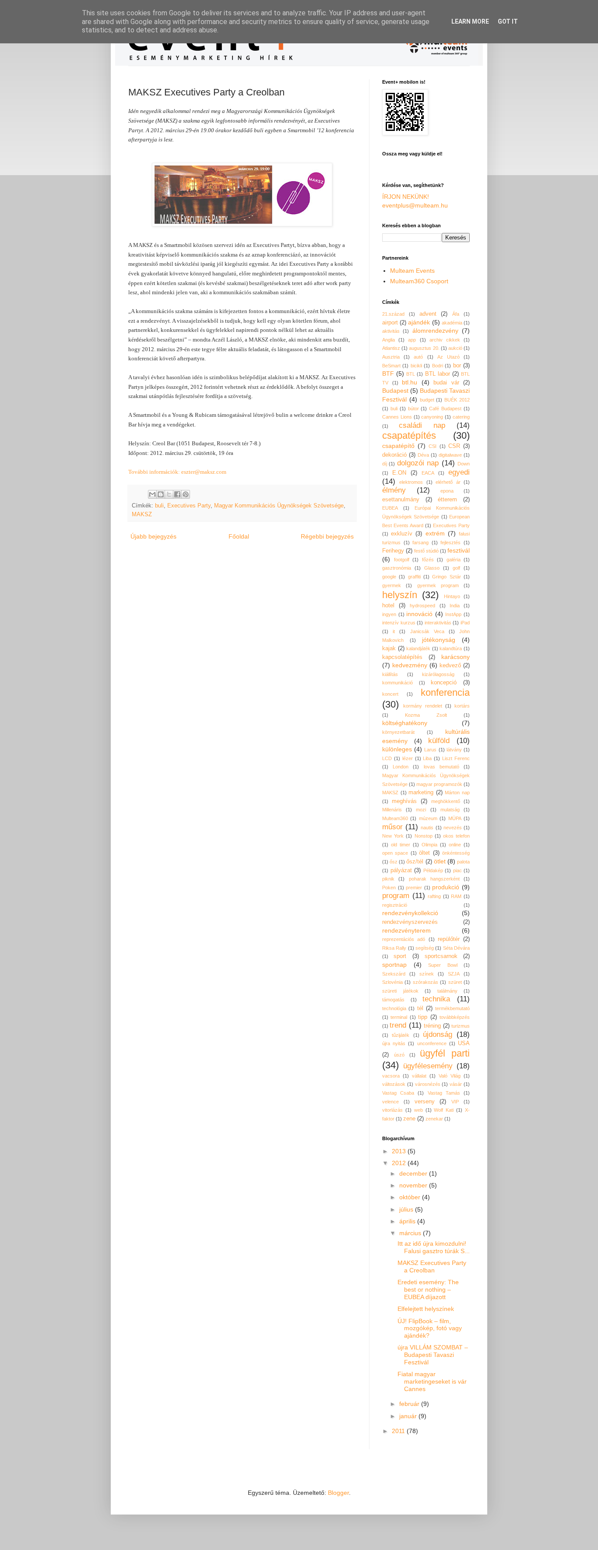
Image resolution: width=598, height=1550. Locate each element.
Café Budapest (445, 408)
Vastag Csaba (398, 1093)
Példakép (433, 870)
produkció (445, 887)
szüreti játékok (400, 990)
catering (461, 416)
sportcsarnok (441, 956)
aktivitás (391, 331)
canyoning (432, 416)
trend (398, 1025)
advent (427, 314)
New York (393, 835)
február (410, 1403)
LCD (387, 758)
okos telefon (456, 835)
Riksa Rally (394, 948)
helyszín (399, 594)
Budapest (395, 390)
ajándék (419, 322)
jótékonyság (438, 639)
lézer (407, 758)
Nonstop (424, 835)
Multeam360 (395, 818)
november (414, 1185)
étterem (447, 500)
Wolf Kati (444, 1110)
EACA (428, 473)
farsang (420, 542)
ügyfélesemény (428, 1066)
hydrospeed (422, 605)
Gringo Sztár (446, 576)
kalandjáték (418, 648)
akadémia (452, 322)
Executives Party (189, 506)
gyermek (391, 585)
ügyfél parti (445, 1053)
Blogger (338, 1492)
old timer (400, 844)
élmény (394, 490)
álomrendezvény (435, 330)
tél (420, 1008)
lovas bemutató (441, 766)
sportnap (394, 964)
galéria (454, 559)
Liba (427, 758)
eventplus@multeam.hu (415, 205)
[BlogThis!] (160, 494)
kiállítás (390, 674)
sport (400, 956)
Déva (423, 455)
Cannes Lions (397, 416)
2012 (400, 1162)
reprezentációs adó (403, 939)
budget (427, 399)
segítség (424, 948)
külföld (439, 740)
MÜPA (454, 818)
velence (390, 1101)
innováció (419, 613)
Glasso (432, 568)
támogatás (393, 999)
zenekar (434, 1118)
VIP (455, 1101)
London (400, 766)
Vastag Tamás (444, 1093)
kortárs (462, 705)
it (394, 631)
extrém (435, 533)
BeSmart (391, 365)
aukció (455, 348)
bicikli (416, 365)
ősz (393, 861)
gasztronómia (396, 568)
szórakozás (425, 982)
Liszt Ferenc (456, 758)
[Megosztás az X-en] (169, 494)
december (414, 1173)
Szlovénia (392, 982)
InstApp (453, 614)
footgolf (401, 559)
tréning (432, 1026)
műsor (392, 827)
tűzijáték (400, 1035)
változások (393, 1084)
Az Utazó (448, 356)
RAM (456, 896)
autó (418, 356)
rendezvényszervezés (410, 922)
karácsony (455, 656)
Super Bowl (442, 965)
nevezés (452, 827)
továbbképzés (455, 1017)
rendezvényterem (406, 930)
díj (384, 463)
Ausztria (391, 356)
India (455, 605)
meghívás (404, 801)
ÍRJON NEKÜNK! (405, 196)
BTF (388, 373)
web (418, 1110)
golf (456, 568)
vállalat (419, 1075)
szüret (455, 982)
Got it (508, 21)
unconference (432, 1043)
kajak (389, 648)
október (410, 1197)
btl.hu (409, 382)
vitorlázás (392, 1110)
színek (426, 973)
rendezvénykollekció (410, 912)
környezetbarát (398, 732)
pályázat (401, 870)
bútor (413, 408)
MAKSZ (142, 514)
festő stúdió (426, 550)
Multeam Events (412, 270)
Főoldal (239, 536)
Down (463, 463)
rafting (434, 896)
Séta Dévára (456, 948)
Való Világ (450, 1075)
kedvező (450, 665)
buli (159, 506)
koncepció (444, 683)
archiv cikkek (444, 339)
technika (436, 999)
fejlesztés (450, 542)
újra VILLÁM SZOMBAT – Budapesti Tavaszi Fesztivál (432, 1355)
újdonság (437, 1034)
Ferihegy (393, 551)
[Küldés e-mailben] (152, 494)
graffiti (414, 576)
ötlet (440, 861)
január (409, 1416)
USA (464, 1043)
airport (390, 323)
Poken (389, 887)
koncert (390, 694)
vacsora (391, 1075)
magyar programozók (439, 784)
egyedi (459, 472)
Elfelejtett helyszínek (425, 1308)
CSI (432, 446)
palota (463, 861)
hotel (388, 605)
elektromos (411, 482)
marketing (420, 792)
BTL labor (437, 374)
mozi (421, 809)
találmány (447, 990)
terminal (398, 1017)
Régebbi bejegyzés (327, 536)
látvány (454, 749)
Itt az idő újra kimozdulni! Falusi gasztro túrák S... (433, 1247)
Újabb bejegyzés (153, 536)
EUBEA (390, 508)
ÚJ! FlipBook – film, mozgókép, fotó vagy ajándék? (429, 1328)
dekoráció (394, 455)
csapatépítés (409, 435)
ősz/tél (414, 862)
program (395, 895)
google (389, 576)
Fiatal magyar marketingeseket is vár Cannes (432, 1381)
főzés (428, 559)
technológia (394, 1008)
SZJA (454, 973)
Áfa (455, 314)
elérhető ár (448, 482)
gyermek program (438, 585)
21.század (393, 314)
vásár (456, 1084)
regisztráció (394, 905)
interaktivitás (438, 622)
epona (447, 490)
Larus (430, 749)
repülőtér (449, 939)
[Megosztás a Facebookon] (177, 494)
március (411, 1232)
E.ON (399, 473)
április (408, 1221)
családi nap (422, 425)
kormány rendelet (422, 705)
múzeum (428, 818)
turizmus (460, 1026)
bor (457, 366)
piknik (388, 878)
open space (395, 853)
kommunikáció (397, 682)
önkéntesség (456, 853)
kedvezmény (409, 665)
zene (409, 1119)
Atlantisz (391, 348)
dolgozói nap (418, 463)
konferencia (445, 692)
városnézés (427, 1084)
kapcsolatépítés (402, 657)
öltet (424, 853)
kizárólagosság (438, 674)
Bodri (437, 365)
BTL (410, 374)
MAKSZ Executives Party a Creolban (431, 1266)
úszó (399, 1054)
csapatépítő (398, 445)
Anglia (388, 339)
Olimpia (429, 844)
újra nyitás (393, 1043)
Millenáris (392, 809)
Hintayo (452, 596)
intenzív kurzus (398, 622)
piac (457, 870)
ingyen (389, 614)
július (407, 1209)
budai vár (446, 383)
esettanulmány (400, 500)
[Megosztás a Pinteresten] (185, 494)
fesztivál (458, 550)
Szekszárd (393, 973)
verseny (425, 1102)
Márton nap (457, 792)
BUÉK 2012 (457, 399)
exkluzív (401, 534)
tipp (422, 1017)
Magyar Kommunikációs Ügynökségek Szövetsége (279, 506)
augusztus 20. (424, 348)
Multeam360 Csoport (419, 281)
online (455, 844)
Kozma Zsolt (426, 715)
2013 (400, 1151)
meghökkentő (445, 801)
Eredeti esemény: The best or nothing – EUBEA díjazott (428, 1289)
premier (414, 887)
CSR (454, 446)
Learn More (470, 21)
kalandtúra (451, 648)
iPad (465, 622)
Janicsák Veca (427, 631)
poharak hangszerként (434, 878)
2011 (399, 1430)
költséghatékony (404, 722)
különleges (397, 749)
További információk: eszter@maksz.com (177, 472)
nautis (427, 827)
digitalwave (450, 455)
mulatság (450, 809)
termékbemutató (452, 1008)
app (412, 339)
